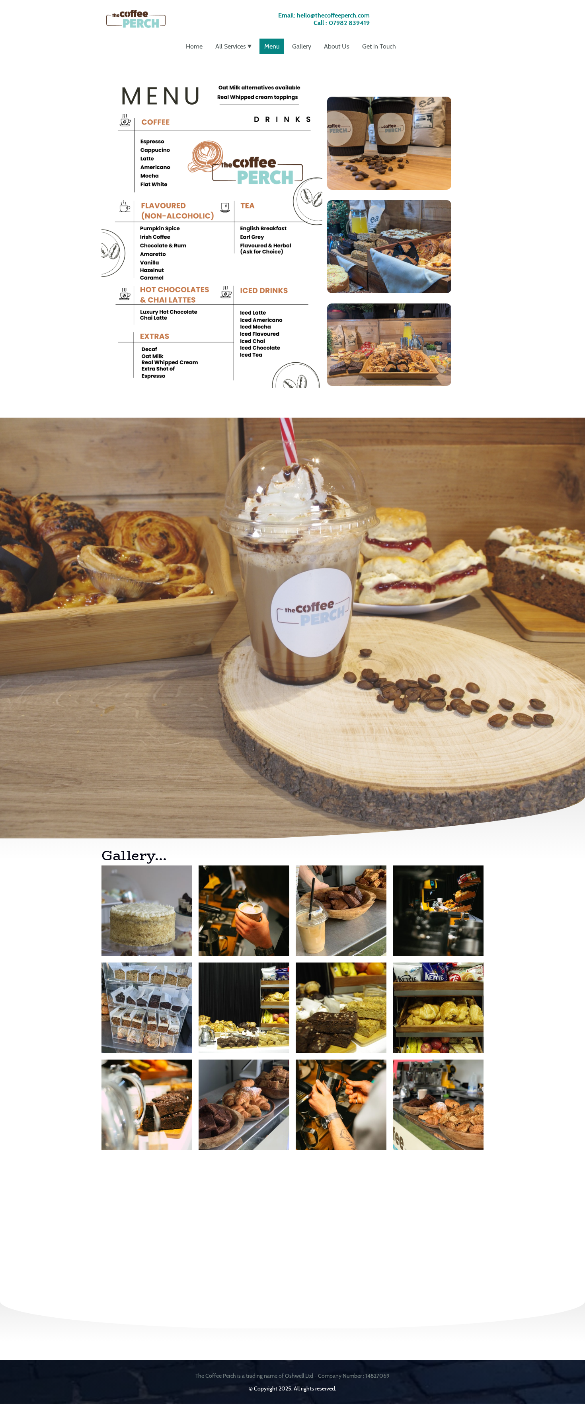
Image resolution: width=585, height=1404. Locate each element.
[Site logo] (136, 19)
